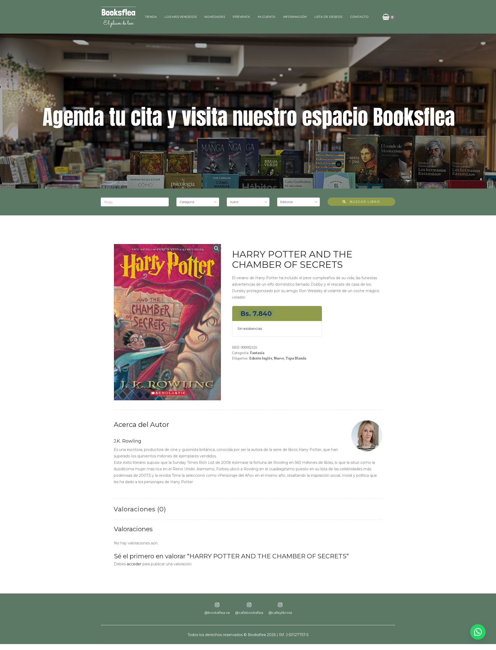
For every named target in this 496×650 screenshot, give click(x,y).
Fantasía (257, 352)
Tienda (151, 17)
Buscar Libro (363, 201)
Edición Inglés (260, 358)
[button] (216, 248)
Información (295, 17)
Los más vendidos (181, 17)
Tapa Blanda (296, 358)
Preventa (241, 17)
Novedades (214, 17)
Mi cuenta (266, 17)
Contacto (359, 17)
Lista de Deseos (328, 17)
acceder (134, 564)
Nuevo (279, 358)
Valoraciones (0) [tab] (140, 509)
